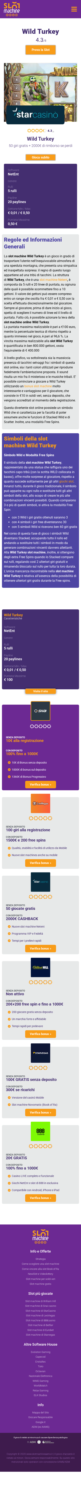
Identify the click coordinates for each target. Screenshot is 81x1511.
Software (13, 170)
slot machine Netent (53, 280)
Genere (12, 181)
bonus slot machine (38, 386)
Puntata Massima (19, 219)
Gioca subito (40, 157)
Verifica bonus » (40, 784)
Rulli (10, 186)
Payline (12, 197)
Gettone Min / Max (19, 208)
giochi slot (66, 481)
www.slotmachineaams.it (39, 1454)
